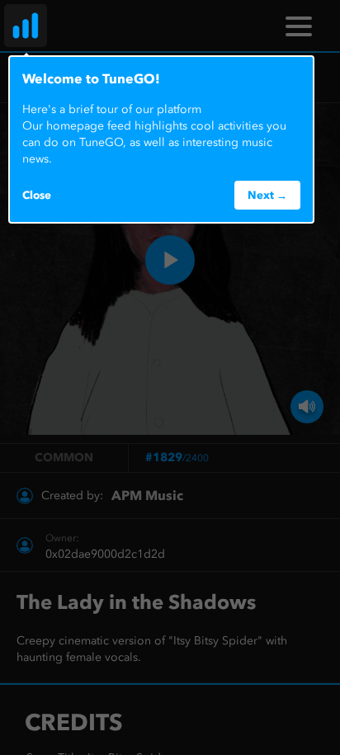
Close (36, 194)
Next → (267, 194)
